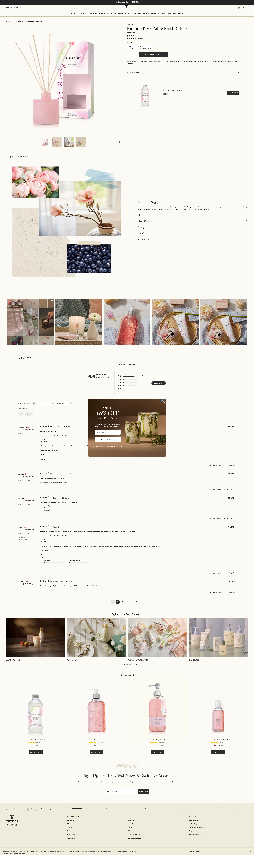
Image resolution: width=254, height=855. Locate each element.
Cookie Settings (195, 852)
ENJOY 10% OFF (108, 439)
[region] (127, 851)
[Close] (251, 851)
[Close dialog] (163, 401)
